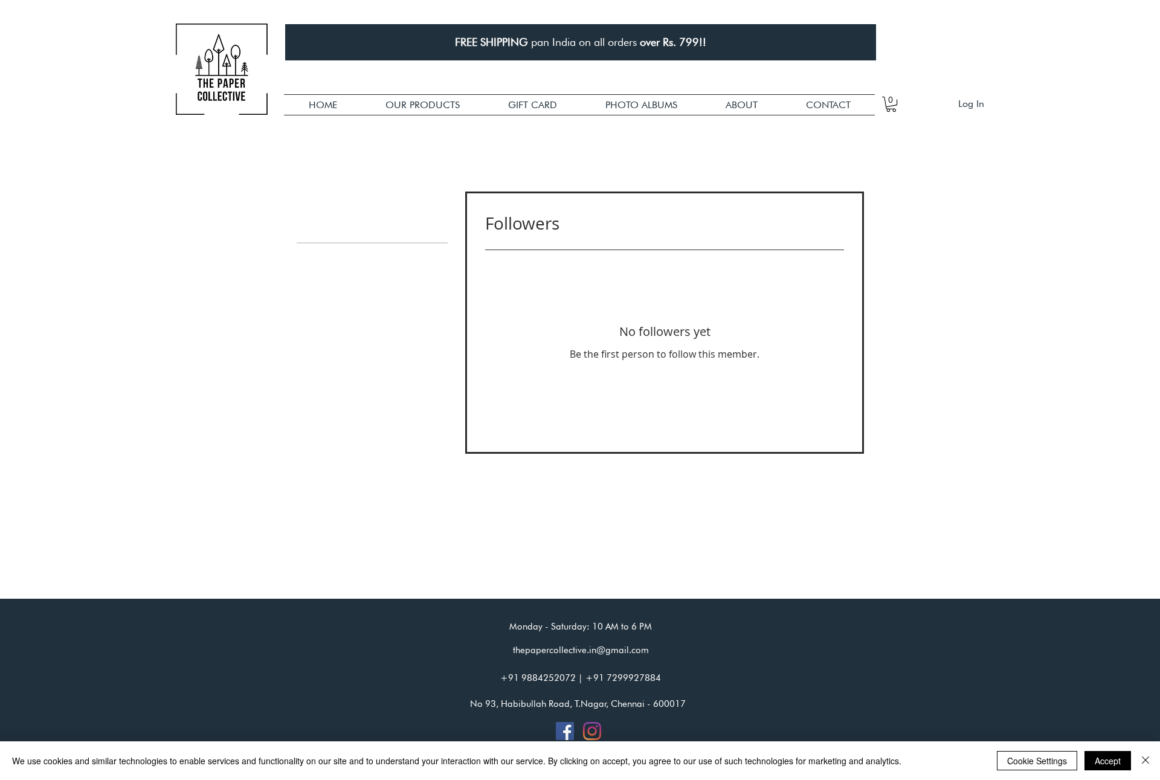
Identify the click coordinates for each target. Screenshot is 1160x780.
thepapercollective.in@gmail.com (581, 650)
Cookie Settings (1037, 761)
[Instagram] (592, 731)
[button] (422, 105)
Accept (1108, 761)
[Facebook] (565, 731)
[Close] (1145, 760)
